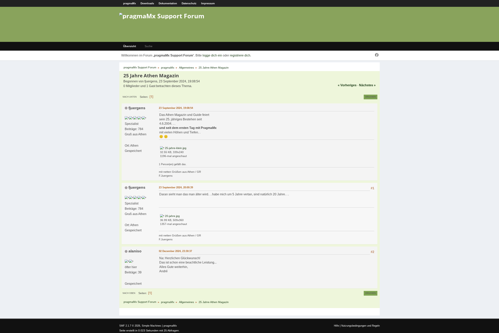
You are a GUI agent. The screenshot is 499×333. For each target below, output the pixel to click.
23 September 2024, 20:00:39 (176, 187)
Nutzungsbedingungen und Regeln (360, 325)
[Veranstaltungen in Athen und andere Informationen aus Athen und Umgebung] (126, 140)
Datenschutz (189, 3)
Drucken (370, 97)
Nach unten (130, 97)
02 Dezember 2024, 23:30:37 (175, 251)
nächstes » (367, 85)
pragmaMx (129, 3)
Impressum (208, 3)
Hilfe (336, 325)
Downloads (147, 3)
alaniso (135, 251)
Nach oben (129, 293)
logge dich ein (212, 55)
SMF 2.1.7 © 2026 (129, 325)
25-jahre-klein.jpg (175, 148)
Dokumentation (168, 3)
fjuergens (136, 108)
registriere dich (240, 55)
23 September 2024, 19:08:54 (176, 108)
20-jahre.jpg (172, 216)
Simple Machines (151, 325)
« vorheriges (347, 85)
